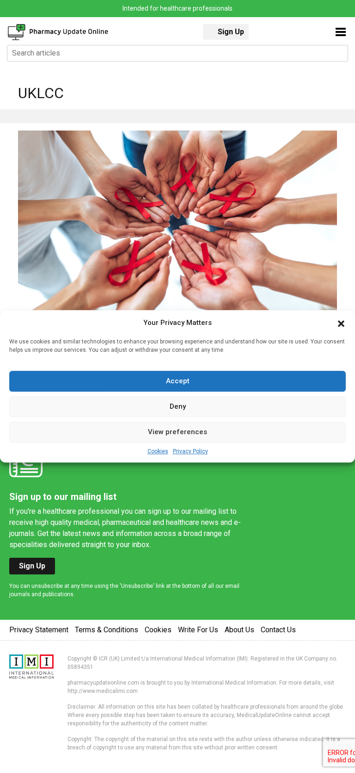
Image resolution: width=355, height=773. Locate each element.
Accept (178, 381)
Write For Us (198, 629)
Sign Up (231, 31)
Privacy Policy (190, 451)
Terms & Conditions (106, 629)
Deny (178, 406)
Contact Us (278, 629)
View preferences (177, 432)
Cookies (157, 451)
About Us (239, 629)
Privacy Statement (38, 629)
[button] (341, 323)
